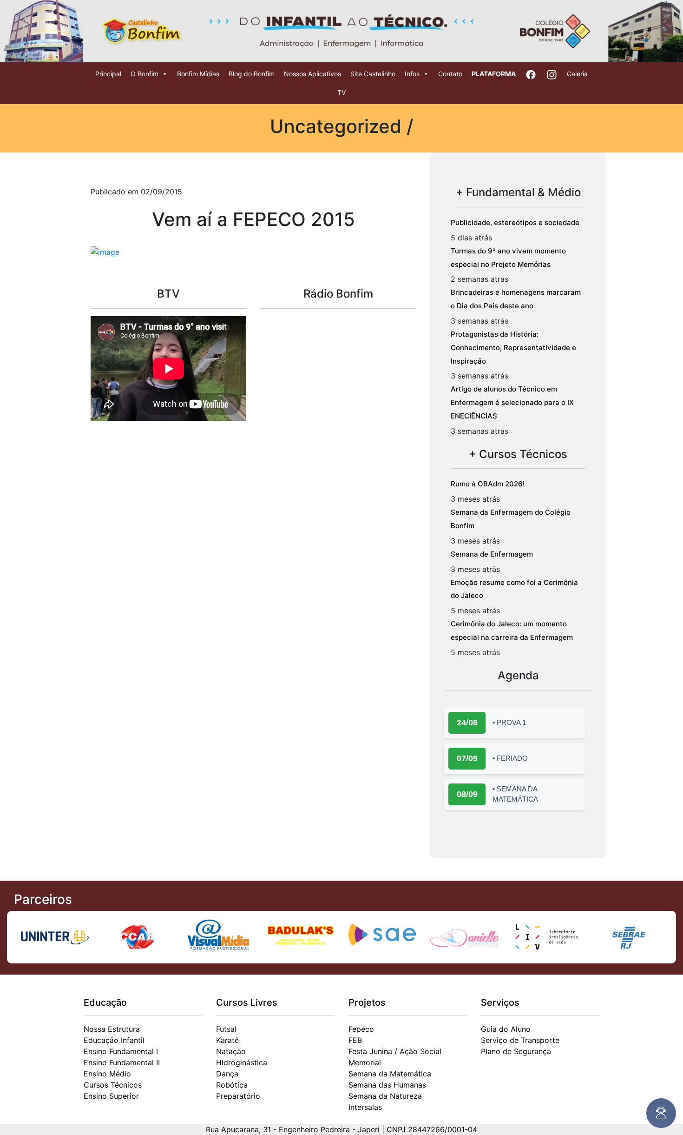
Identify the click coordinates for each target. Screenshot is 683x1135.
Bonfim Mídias (198, 74)
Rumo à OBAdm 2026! (488, 483)
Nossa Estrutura (112, 1029)
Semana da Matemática (389, 1073)
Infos (412, 74)
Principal (108, 74)
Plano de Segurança (516, 1051)
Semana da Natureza (385, 1096)
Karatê (227, 1040)
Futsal (226, 1029)
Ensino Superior (111, 1096)
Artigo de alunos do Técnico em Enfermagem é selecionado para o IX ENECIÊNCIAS (512, 402)
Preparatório (238, 1096)
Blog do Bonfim (252, 74)
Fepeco (361, 1029)
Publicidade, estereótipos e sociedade (515, 222)
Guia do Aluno (506, 1029)
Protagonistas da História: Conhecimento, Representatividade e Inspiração (513, 347)
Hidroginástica (241, 1062)
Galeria (577, 74)
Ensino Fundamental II (122, 1062)
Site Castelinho (372, 74)
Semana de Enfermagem (492, 554)
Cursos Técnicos (113, 1084)
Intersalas (365, 1107)
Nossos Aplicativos (312, 74)
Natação (231, 1051)
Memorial (364, 1062)
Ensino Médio (107, 1073)
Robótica (232, 1084)
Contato (450, 74)
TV (341, 92)
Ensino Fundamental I (121, 1051)
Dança (227, 1073)
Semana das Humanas (387, 1084)
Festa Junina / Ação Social (394, 1051)
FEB (355, 1040)
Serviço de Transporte (520, 1040)
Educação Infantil (114, 1040)
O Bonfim (144, 74)
